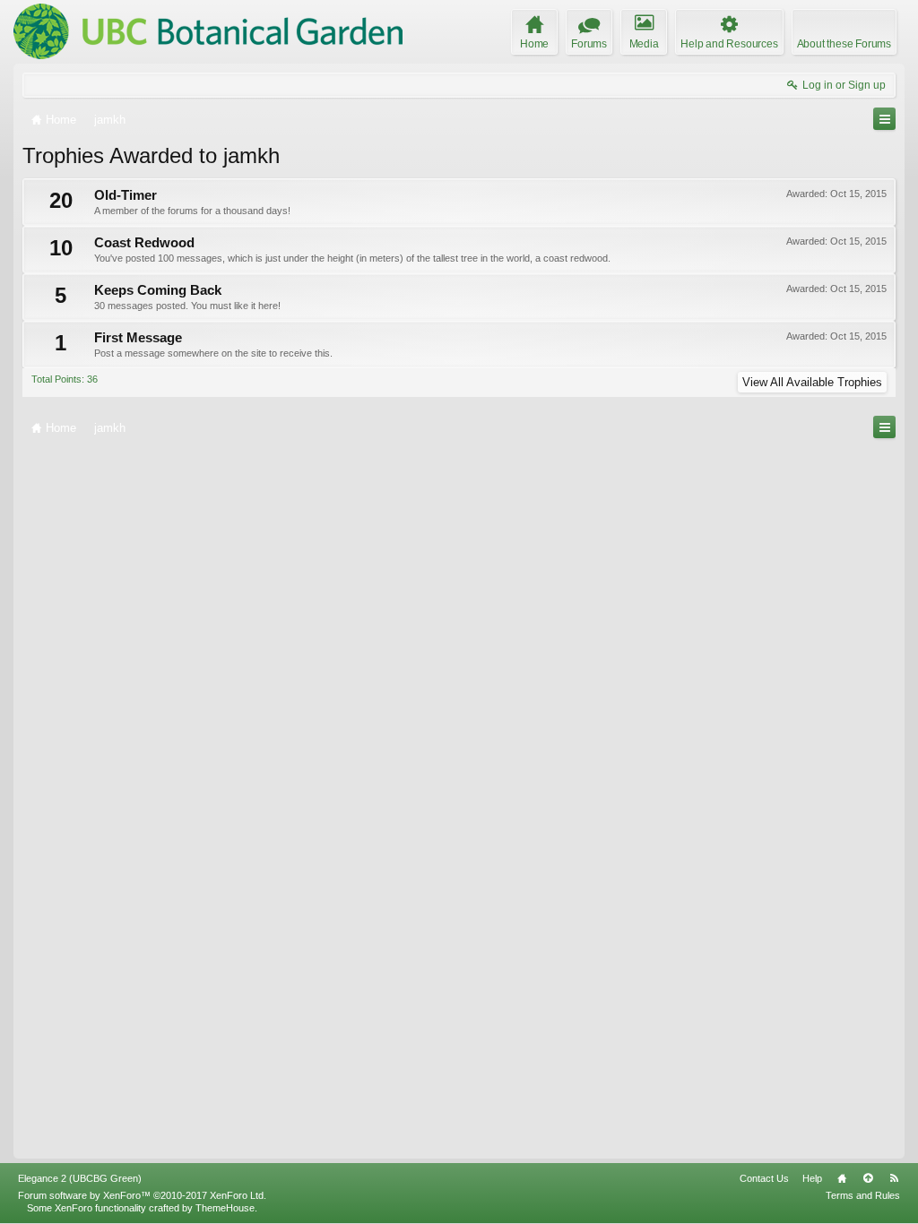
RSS (894, 1178)
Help (812, 1178)
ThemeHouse (225, 1207)
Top (868, 1178)
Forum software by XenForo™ (142, 1195)
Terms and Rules (863, 1195)
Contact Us (764, 1178)
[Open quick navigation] (884, 119)
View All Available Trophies (812, 382)
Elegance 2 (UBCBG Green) (80, 1178)
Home (842, 1178)
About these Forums (844, 44)
